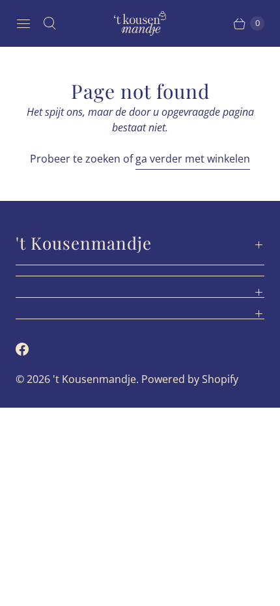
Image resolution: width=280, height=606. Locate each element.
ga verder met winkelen (192, 159)
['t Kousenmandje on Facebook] (30, 349)
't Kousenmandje (94, 379)
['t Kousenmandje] (140, 23)
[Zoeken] (49, 23)
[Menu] (23, 23)
